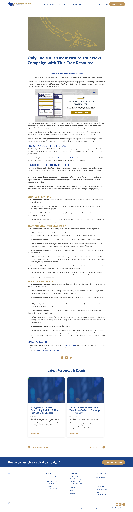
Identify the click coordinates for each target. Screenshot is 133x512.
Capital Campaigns (75, 476)
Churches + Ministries (52, 488)
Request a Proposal (101, 489)
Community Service (51, 481)
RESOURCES (100, 478)
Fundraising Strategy (76, 484)
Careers (72, 493)
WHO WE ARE (75, 488)
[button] (62, 357)
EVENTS (99, 482)
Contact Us (117, 4)
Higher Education (51, 476)
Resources (98, 4)
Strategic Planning (75, 479)
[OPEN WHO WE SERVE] (55, 4)
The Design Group (118, 508)
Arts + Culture (50, 484)
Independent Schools (52, 479)
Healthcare (49, 486)
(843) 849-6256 (100, 492)
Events (106, 4)
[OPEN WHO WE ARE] (82, 4)
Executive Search (75, 481)
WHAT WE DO (75, 473)
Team (71, 491)
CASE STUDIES (101, 473)
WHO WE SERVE (51, 473)
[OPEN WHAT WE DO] (68, 4)
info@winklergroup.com (103, 494)
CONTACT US (100, 487)
